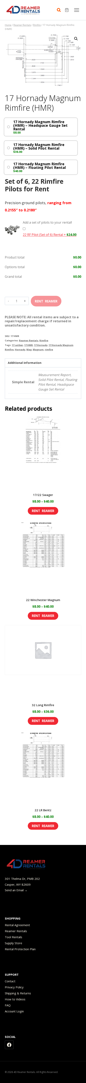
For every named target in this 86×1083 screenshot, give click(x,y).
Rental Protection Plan (20, 949)
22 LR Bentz (43, 810)
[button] (76, 38)
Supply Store (13, 943)
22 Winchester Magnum (43, 600)
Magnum (38, 349)
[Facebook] (9, 1044)
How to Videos (15, 999)
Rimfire (43, 340)
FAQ (8, 1005)
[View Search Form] (60, 10)
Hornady (20, 349)
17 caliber (17, 345)
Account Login (14, 1011)
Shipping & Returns (18, 993)
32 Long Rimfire (43, 705)
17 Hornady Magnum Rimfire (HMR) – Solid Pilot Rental (38, 146)
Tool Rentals (13, 937)
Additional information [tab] (24, 363)
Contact (10, 981)
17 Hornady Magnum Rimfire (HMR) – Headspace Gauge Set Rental (40, 125)
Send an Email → (16, 890)
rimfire (49, 349)
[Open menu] (76, 10)
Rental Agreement (17, 925)
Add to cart (46, 300)
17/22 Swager (43, 495)
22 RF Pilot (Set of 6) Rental (49, 234)
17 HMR (28, 345)
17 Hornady (40, 345)
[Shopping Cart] (67, 10)
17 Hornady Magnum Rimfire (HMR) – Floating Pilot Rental (39, 165)
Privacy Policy (14, 987)
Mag (29, 349)
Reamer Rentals (28, 340)
